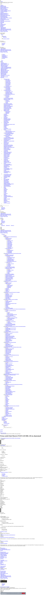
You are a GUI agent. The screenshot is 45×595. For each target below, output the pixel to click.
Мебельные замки (8, 376)
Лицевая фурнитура (9, 238)
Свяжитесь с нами (3, 564)
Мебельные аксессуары (9, 356)
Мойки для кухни (10, 285)
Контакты (5, 421)
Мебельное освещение (9, 333)
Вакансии (1, 562)
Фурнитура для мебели (3, 543)
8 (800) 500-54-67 (3, 28)
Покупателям (2, 569)
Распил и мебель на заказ (4, 573)
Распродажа (2, 556)
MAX (3, 585)
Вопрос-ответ (2, 574)
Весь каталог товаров (3, 557)
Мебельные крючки (10, 250)
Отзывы (3, 475)
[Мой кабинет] (0, 226)
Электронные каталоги (3, 560)
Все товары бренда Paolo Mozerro (5, 549)
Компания (1, 558)
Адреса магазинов (3, 566)
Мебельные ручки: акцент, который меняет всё (7, 537)
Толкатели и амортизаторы (11, 321)
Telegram (3, 44)
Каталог (1, 550)
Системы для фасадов (3, 555)
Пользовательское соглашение (4, 586)
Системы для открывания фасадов (11, 310)
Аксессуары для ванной (9, 407)
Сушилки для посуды (10, 263)
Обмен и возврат (2, 572)
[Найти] (1, 4)
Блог (1, 563)
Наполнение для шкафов (9, 293)
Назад (7, 237)
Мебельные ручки (10, 240)
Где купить (3, 474)
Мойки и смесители (9, 282)
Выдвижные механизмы (11, 257)
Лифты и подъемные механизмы (12, 317)
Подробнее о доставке (3, 531)
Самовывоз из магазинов (4, 472)
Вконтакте (3, 43)
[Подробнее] (0, 540)
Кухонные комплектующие (4, 552)
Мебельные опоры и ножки (10, 348)
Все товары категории (3, 548)
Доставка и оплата (3, 571)
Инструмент (7, 396)
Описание (3, 473)
